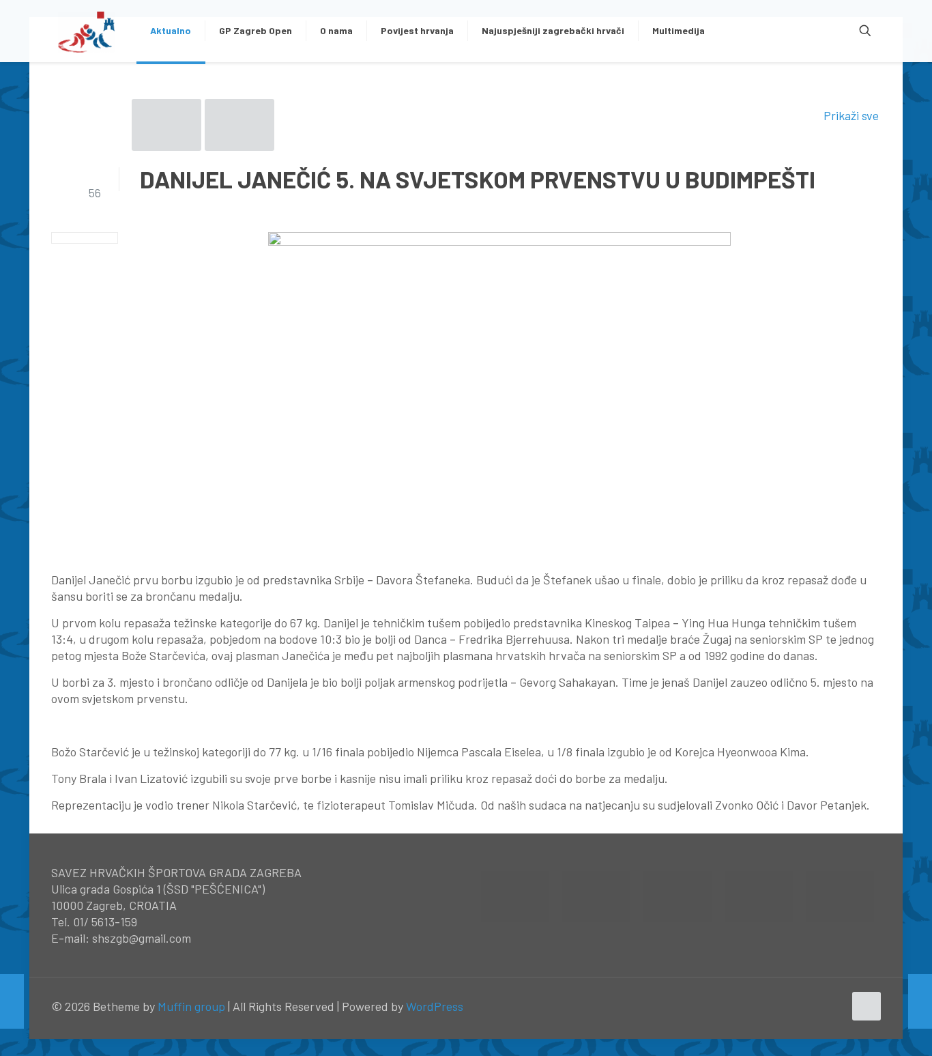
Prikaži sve (851, 115)
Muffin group (191, 1006)
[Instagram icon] (833, 1007)
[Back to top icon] (866, 1006)
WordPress (434, 1006)
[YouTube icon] (819, 1007)
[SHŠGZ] (87, 30)
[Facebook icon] (805, 1007)
